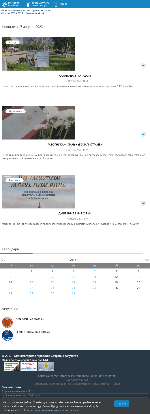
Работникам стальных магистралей (75, 144)
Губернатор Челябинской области (21, 395)
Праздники (15, 111)
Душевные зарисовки (75, 213)
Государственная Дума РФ (16, 391)
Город (12, 42)
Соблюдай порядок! (75, 75)
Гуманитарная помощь (30, 319)
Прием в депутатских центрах (33, 332)
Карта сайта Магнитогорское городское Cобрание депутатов (77, 376)
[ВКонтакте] (143, 65)
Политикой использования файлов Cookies (50, 410)
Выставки (14, 180)
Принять (122, 403)
